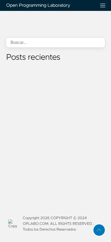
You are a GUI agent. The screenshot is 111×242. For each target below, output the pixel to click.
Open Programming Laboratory (38, 5)
